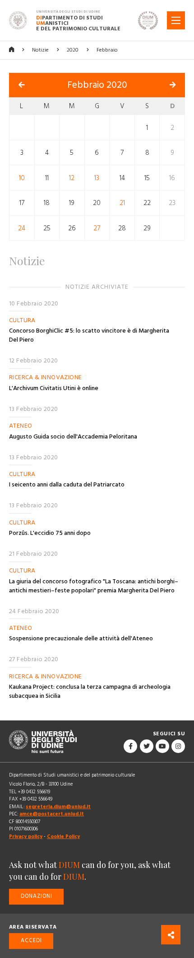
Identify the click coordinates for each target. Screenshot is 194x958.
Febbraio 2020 (97, 85)
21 (122, 203)
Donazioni (36, 896)
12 (71, 177)
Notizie (40, 50)
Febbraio (107, 50)
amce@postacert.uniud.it (51, 813)
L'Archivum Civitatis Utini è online (53, 388)
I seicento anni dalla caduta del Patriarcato (67, 484)
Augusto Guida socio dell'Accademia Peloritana (73, 436)
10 (22, 177)
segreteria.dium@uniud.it (58, 806)
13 (96, 177)
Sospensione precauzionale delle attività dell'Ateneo (81, 638)
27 (96, 228)
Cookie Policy (63, 836)
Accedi (31, 940)
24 (21, 228)
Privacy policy (25, 836)
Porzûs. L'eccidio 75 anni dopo (50, 533)
